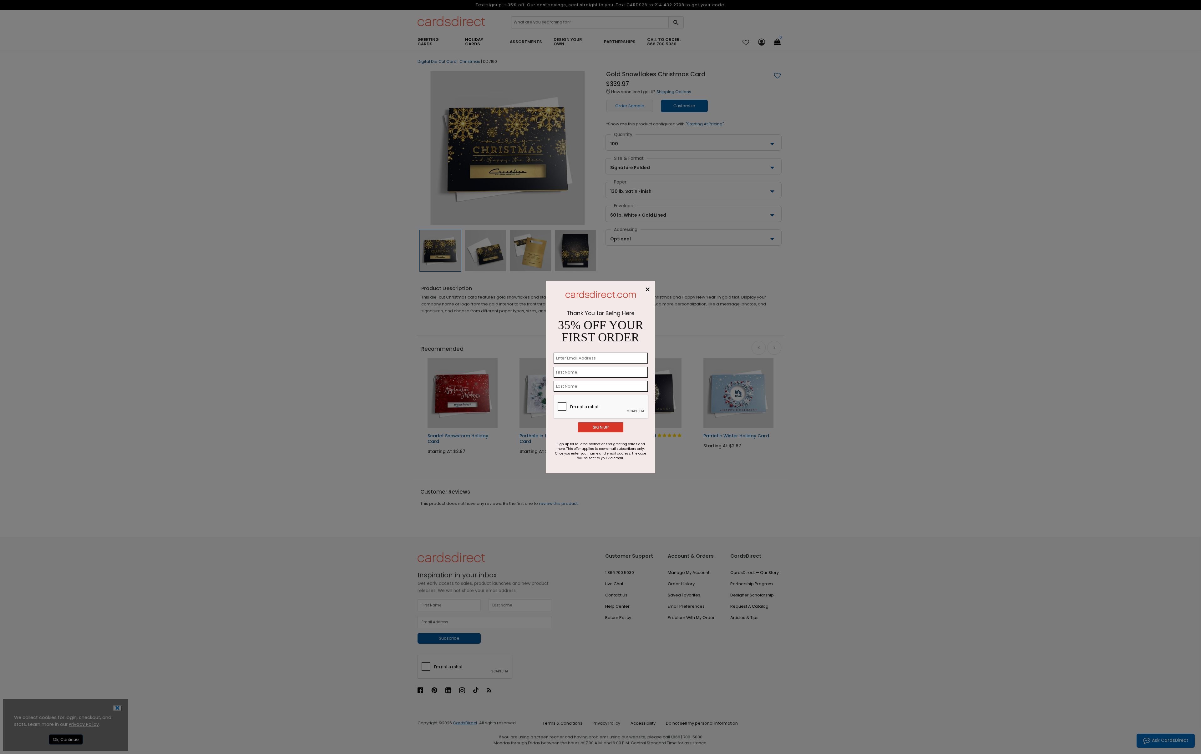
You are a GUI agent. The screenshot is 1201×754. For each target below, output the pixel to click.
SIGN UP (601, 427)
